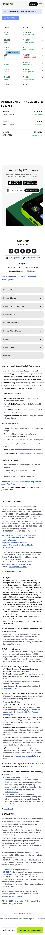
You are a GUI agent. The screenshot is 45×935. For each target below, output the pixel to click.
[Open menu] (40, 4)
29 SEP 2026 (9, 18)
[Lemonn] (22, 240)
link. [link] (31, 766)
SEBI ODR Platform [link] (9, 872)
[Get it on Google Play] (30, 183)
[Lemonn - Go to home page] (8, 3)
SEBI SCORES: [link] (33, 853)
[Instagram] (16, 251)
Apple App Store (8, 484)
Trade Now (33, 4)
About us (11, 267)
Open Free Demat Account (30, 930)
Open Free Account (32, 190)
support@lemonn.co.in (18, 567)
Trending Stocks (7, 279)
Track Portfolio (32, 267)
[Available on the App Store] (15, 183)
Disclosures (31, 271)
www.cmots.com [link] (15, 896)
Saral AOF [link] (8, 809)
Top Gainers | (22, 277)
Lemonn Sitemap (16, 271)
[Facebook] (22, 251)
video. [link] (17, 683)
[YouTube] (28, 251)
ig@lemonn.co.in (12, 688)
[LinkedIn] (34, 251)
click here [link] (10, 886)
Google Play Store (31, 481)
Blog (20, 267)
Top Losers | (32, 277)
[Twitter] (11, 251)
